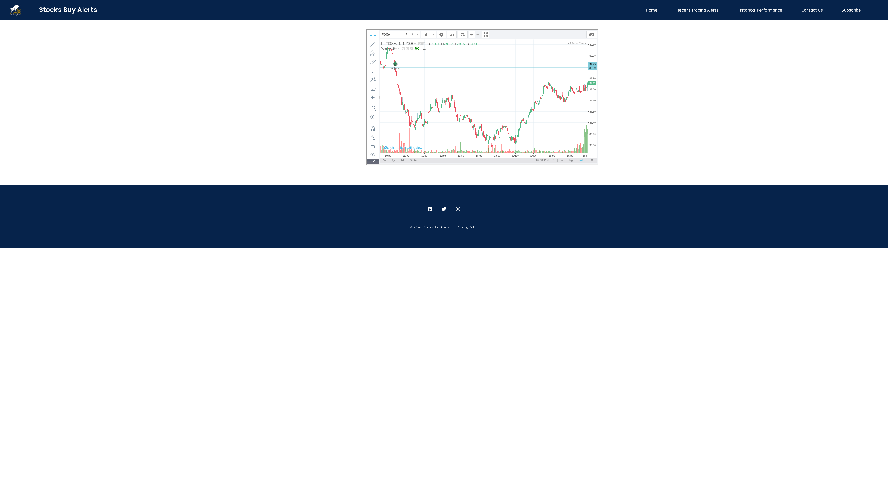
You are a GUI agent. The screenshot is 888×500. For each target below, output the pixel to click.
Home (651, 9)
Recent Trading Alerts (697, 9)
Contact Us (812, 9)
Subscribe (851, 9)
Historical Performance (759, 9)
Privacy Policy (467, 227)
